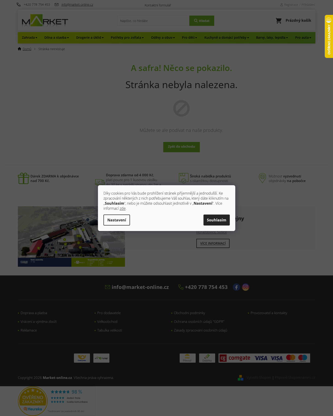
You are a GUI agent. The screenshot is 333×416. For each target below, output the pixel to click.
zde (123, 208)
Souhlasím (216, 220)
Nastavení (116, 220)
